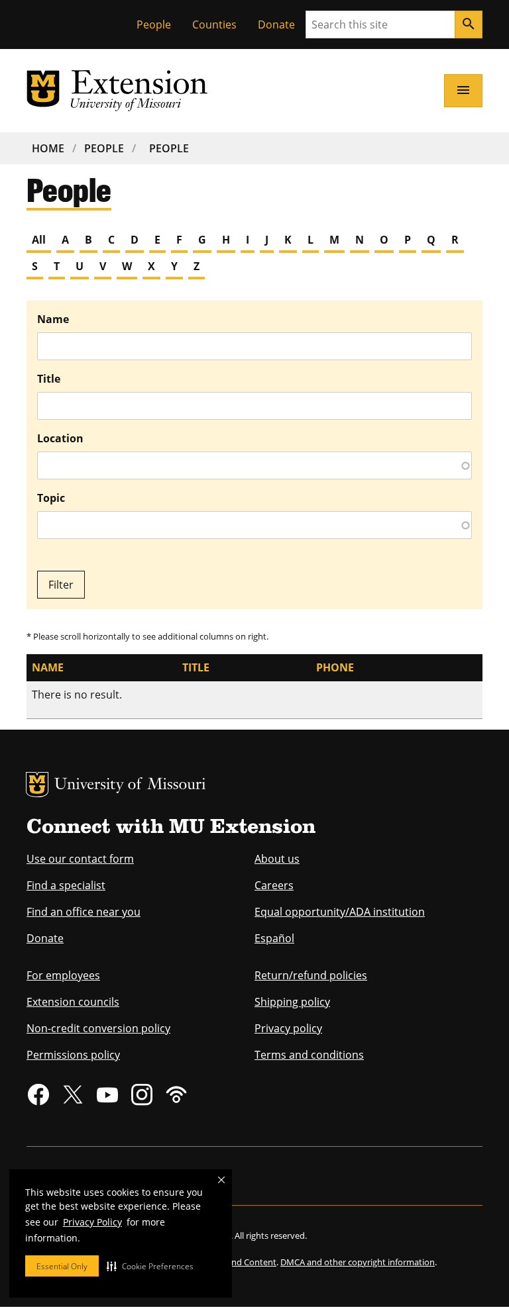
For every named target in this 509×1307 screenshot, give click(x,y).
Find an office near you (84, 911)
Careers (274, 885)
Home (48, 148)
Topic (51, 498)
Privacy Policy (92, 1222)
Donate (276, 24)
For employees (63, 975)
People (154, 24)
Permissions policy (73, 1054)
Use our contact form (80, 858)
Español (274, 938)
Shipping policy (292, 1001)
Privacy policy (288, 1028)
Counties (214, 24)
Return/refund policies (310, 975)
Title (48, 378)
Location (60, 438)
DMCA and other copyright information (357, 1262)
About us (277, 858)
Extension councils (73, 1001)
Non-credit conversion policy (98, 1028)
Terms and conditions (309, 1054)
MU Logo (37, 784)
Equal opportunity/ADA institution (339, 911)
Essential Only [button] (61, 1266)
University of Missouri (130, 786)
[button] (150, 1266)
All (39, 239)
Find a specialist (66, 885)
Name (53, 319)
